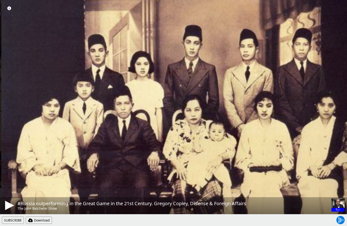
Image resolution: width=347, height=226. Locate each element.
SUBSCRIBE (13, 220)
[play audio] (8, 205)
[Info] (9, 8)
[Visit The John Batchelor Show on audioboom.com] (338, 205)
